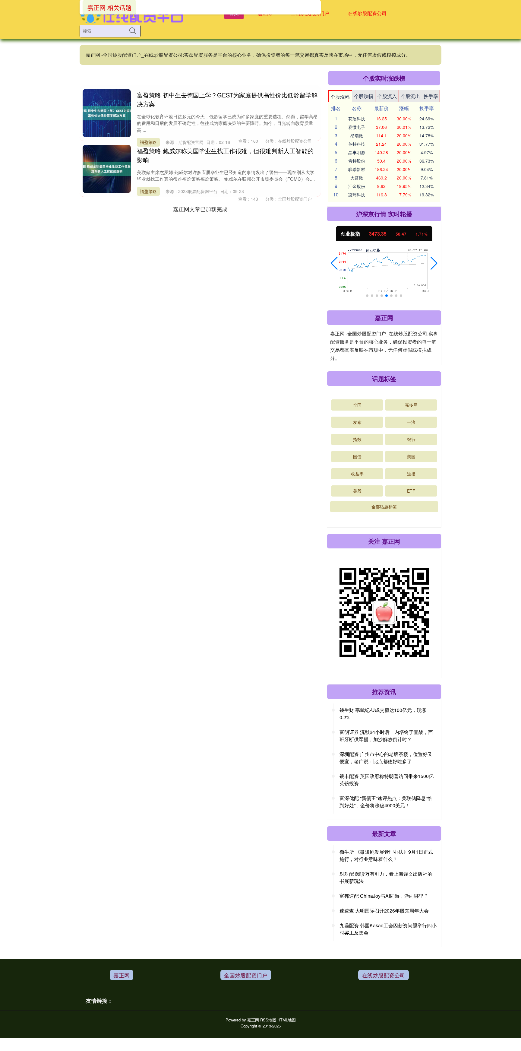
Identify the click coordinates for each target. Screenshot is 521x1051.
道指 (411, 474)
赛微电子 (356, 127)
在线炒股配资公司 (367, 13)
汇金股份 (356, 186)
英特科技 (356, 144)
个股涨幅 (340, 96)
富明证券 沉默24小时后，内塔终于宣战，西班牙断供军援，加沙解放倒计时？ (386, 736)
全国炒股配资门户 (245, 975)
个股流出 (410, 96)
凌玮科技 (356, 195)
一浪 (411, 422)
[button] (334, 263)
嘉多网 (411, 405)
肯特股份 (356, 161)
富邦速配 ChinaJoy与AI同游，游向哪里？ (383, 895)
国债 (357, 456)
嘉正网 (121, 975)
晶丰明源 (356, 152)
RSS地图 (268, 1020)
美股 (357, 491)
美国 (411, 456)
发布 (357, 422)
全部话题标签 (384, 506)
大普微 (356, 178)
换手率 (431, 96)
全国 (357, 405)
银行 (411, 439)
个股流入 (387, 96)
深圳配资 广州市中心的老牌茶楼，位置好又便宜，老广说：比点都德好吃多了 (385, 758)
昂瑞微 (356, 135)
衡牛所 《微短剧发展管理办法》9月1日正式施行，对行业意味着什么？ (386, 855)
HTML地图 (286, 1020)
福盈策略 (148, 142)
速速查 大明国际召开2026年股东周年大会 (384, 910)
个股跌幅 (363, 96)
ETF (411, 491)
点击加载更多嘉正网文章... (200, 209)
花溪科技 (356, 119)
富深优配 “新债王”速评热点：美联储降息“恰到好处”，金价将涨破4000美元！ (385, 802)
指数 (357, 439)
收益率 (357, 474)
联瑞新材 (356, 169)
